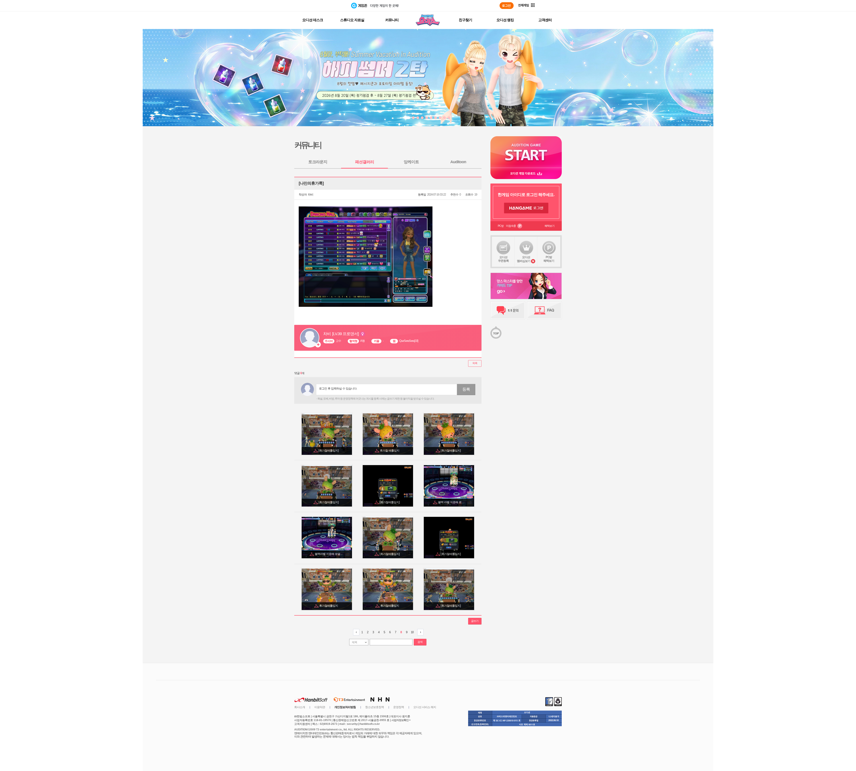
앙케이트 (411, 162)
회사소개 (299, 707)
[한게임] (332, 5)
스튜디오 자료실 (352, 20)
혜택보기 (549, 225)
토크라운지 (317, 162)
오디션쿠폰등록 (503, 259)
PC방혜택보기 (548, 259)
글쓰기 (474, 621)
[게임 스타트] (526, 152)
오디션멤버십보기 (523, 259)
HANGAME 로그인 (526, 208)
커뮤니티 (392, 20)
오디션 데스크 (312, 20)
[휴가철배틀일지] (329, 450)
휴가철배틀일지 (329, 605)
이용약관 (319, 707)
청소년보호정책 (374, 707)
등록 (466, 389)
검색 (420, 641)
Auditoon (458, 162)
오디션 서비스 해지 (424, 707)
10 (412, 632)
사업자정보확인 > (400, 720)
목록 (474, 363)
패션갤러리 (364, 162)
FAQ (544, 310)
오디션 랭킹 (505, 20)
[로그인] (507, 5)
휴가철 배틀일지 (390, 450)
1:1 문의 (507, 310)
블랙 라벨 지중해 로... (451, 502)
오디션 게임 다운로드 (526, 173)
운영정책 (398, 707)
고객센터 (545, 20)
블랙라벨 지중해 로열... (329, 554)
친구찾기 (465, 20)
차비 (310, 194)
